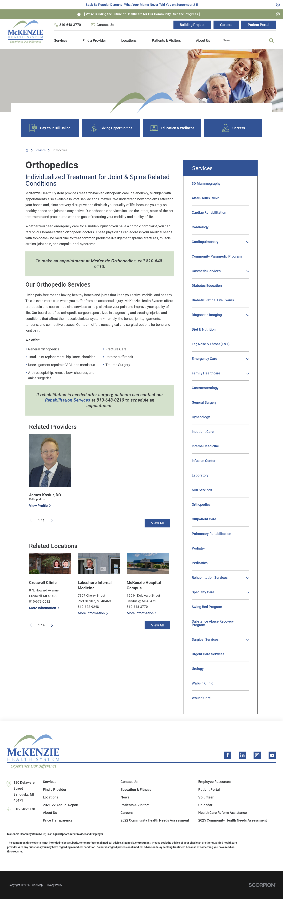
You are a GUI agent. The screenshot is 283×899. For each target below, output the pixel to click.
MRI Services (202, 490)
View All (157, 523)
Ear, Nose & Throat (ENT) (210, 344)
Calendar (205, 805)
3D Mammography (206, 183)
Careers (226, 25)
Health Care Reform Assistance (222, 813)
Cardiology (200, 227)
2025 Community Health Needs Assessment (232, 820)
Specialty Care (203, 592)
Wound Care (201, 698)
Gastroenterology (205, 388)
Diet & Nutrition (204, 329)
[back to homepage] (27, 150)
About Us (203, 40)
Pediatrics (200, 563)
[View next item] (52, 625)
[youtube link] (272, 755)
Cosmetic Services (206, 271)
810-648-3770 (70, 25)
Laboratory (200, 475)
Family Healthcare (206, 373)
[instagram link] (257, 755)
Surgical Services (205, 639)
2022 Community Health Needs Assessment (155, 820)
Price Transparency (58, 820)
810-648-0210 (110, 400)
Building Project (192, 25)
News (125, 797)
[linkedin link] (242, 755)
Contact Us (105, 25)
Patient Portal (258, 25)
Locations (128, 40)
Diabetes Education (207, 286)
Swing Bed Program (207, 607)
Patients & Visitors (166, 40)
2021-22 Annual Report (60, 805)
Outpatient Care (204, 519)
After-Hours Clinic (205, 198)
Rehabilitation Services (67, 400)
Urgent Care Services (208, 654)
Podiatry (198, 548)
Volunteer (206, 797)
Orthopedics (201, 504)
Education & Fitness (136, 790)
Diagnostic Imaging (207, 315)
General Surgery (204, 402)
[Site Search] (272, 40)
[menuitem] (60, 42)
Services (60, 40)
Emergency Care (204, 359)
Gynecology (201, 417)
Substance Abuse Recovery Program (213, 623)
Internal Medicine (205, 446)
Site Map (37, 885)
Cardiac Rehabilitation (209, 212)
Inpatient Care (203, 432)
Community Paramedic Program (217, 256)
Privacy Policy (54, 885)
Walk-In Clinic (202, 683)
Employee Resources (214, 782)
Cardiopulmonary (205, 242)
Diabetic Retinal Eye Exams (213, 300)
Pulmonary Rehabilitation (211, 534)
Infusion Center (203, 461)
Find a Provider (94, 40)
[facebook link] (227, 755)
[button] (248, 242)
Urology (198, 669)
